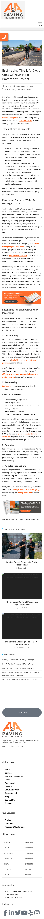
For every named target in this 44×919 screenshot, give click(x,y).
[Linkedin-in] (12, 913)
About (7, 770)
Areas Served (11, 793)
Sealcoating (7, 386)
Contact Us (10, 800)
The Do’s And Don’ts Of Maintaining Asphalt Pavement (22, 603)
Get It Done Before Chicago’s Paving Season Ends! (19, 679)
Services (8, 773)
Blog (7, 797)
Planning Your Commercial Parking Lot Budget (18, 660)
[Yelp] (31, 913)
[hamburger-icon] (40, 24)
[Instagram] (37, 913)
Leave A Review (12, 790)
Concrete (9, 824)
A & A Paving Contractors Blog (18, 89)
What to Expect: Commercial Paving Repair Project (22, 563)
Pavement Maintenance (15, 827)
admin (8, 86)
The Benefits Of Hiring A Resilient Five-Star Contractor (22, 643)
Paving (8, 820)
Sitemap (8, 803)
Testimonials (10, 783)
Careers (8, 786)
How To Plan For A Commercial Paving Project (18, 664)
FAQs (7, 780)
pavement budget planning (15, 519)
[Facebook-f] (5, 913)
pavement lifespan (32, 519)
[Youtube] (24, 913)
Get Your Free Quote (14, 776)
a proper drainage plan (18, 255)
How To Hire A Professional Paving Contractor (18, 668)
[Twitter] (18, 913)
